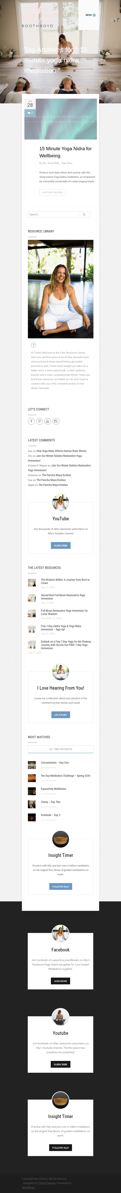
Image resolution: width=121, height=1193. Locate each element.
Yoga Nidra (66, 163)
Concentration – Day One (55, 762)
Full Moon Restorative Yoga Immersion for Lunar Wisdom (64, 612)
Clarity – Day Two (50, 802)
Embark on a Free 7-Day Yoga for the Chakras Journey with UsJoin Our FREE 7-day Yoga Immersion (66, 645)
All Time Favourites (60, 749)
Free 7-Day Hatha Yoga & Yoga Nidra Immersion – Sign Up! (61, 627)
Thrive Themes (47, 1183)
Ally (44, 163)
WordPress (28, 1187)
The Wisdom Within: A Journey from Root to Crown (65, 581)
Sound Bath (54, 163)
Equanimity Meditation (53, 788)
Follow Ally (60, 886)
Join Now (60, 980)
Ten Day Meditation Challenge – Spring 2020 (65, 775)
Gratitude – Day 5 (50, 815)
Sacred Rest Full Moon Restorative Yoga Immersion (63, 597)
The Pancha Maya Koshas (56, 475)
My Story (61, 714)
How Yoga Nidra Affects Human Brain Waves (61, 451)
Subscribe (60, 545)
